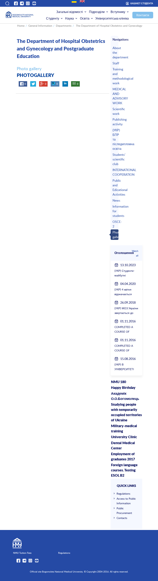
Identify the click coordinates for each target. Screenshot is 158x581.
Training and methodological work (115, 76)
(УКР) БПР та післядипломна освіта (115, 139)
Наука (69, 18)
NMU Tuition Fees (22, 552)
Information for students (115, 211)
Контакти (142, 15)
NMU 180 (118, 382)
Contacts (122, 518)
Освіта (84, 18)
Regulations (123, 493)
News (115, 200)
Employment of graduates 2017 (123, 456)
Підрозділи (97, 12)
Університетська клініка (112, 18)
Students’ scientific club (115, 159)
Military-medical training (124, 428)
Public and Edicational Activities (115, 187)
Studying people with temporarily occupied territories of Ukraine (126, 412)
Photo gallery (115, 234)
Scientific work (115, 111)
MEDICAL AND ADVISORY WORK (115, 96)
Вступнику (118, 12)
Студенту (52, 18)
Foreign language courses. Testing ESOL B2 (124, 470)
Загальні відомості (69, 12)
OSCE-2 (115, 224)
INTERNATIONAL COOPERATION (115, 172)
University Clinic (124, 437)
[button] (7, 3)
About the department (115, 52)
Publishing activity (115, 121)
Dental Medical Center (123, 445)
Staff (115, 63)
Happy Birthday (123, 388)
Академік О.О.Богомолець (125, 396)
